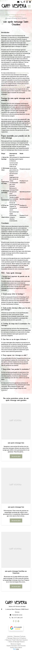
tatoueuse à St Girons (22, 73)
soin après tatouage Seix (16, 443)
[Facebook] (24, 2)
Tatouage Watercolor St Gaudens (16, 638)
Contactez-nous (17, 615)
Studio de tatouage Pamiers (17, 642)
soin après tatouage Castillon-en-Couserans (16, 572)
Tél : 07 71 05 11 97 (17, 617)
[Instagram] (27, 2)
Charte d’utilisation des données (16, 645)
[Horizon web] (14, 649)
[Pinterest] (30, 2)
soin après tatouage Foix (16, 507)
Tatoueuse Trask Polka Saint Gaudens (17, 640)
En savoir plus (16, 456)
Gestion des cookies (16, 647)
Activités (10, 636)
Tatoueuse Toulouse (19, 636)
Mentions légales (16, 644)
